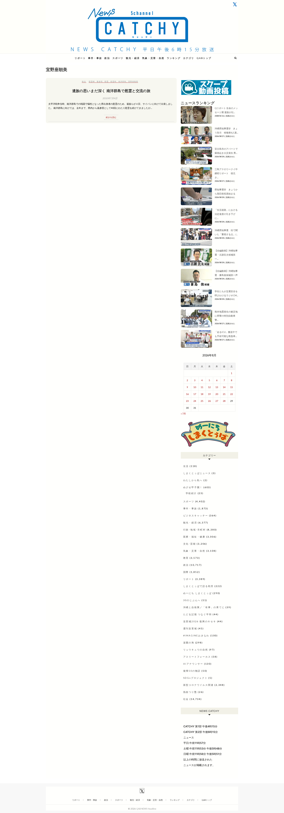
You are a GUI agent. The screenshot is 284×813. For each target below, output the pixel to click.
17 (194, 394)
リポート (80, 58)
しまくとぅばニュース (197, 473)
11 (202, 387)
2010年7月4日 (110, 98)
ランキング (174, 58)
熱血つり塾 (190, 692)
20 (216, 394)
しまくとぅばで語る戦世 (198, 586)
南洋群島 (122, 81)
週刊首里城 (190, 628)
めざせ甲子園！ (193, 487)
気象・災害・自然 (153, 58)
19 (209, 394)
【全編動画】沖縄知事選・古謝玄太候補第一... (226, 254)
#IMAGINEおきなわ (196, 635)
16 (187, 394)
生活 (186, 466)
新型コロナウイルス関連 (198, 684)
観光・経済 (133, 58)
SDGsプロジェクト (195, 677)
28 (224, 401)
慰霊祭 (113, 81)
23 (187, 401)
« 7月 (183, 413)
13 (216, 387)
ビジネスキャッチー (195, 515)
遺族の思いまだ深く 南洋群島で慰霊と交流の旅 (111, 90)
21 (224, 394)
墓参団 (100, 81)
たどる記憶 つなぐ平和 (197, 614)
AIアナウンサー (193, 663)
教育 (186, 557)
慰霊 (106, 81)
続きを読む (111, 117)
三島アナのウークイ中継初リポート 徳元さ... (226, 173)
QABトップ (204, 58)
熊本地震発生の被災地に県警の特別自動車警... (226, 315)
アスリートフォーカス (197, 656)
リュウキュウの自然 (195, 649)
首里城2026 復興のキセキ (199, 621)
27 (216, 401)
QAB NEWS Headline (63, 56)
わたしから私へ (193, 480)
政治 (107, 58)
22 (231, 394)
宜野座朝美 (133, 81)
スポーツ (117, 58)
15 (231, 387)
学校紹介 (191, 493)
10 (194, 387)
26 (209, 401)
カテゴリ (188, 58)
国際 (186, 572)
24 (194, 401)
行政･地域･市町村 (194, 529)
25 (202, 401)
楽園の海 (188, 642)
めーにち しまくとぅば (197, 593)
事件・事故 (95, 58)
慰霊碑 (92, 81)
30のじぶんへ (192, 600)
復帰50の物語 (192, 670)
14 (224, 387)
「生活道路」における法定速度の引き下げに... (226, 213)
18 (202, 394)
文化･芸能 (189, 543)
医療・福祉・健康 (194, 536)
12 (209, 387)
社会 (186, 699)
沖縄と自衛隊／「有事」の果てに (204, 607)
